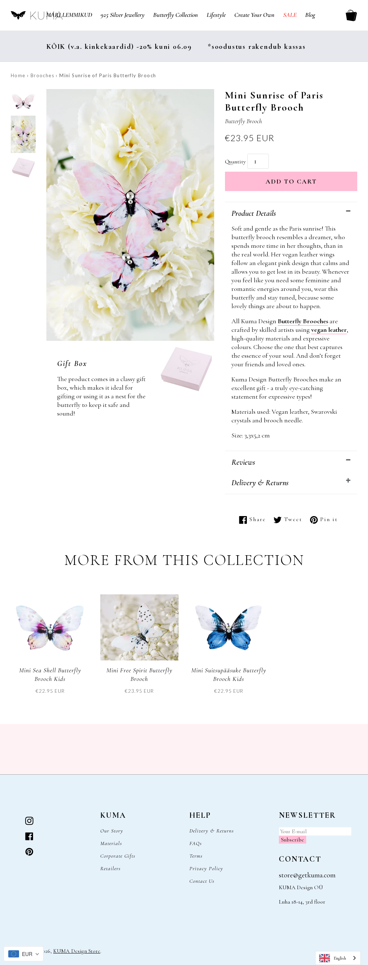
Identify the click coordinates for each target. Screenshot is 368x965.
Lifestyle (216, 15)
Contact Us (202, 881)
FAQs (195, 843)
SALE (289, 15)
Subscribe (292, 839)
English (340, 958)
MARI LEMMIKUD (69, 15)
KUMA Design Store (76, 951)
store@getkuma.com (307, 875)
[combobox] (338, 958)
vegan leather (329, 330)
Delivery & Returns (260, 482)
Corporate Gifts (117, 856)
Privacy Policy (206, 868)
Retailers (110, 868)
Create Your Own (254, 15)
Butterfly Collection (175, 15)
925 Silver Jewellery (122, 15)
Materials (111, 843)
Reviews (243, 462)
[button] (23, 102)
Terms (196, 856)
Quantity (235, 161)
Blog (310, 15)
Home (18, 75)
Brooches (42, 75)
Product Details (253, 213)
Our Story (111, 830)
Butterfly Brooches (303, 321)
